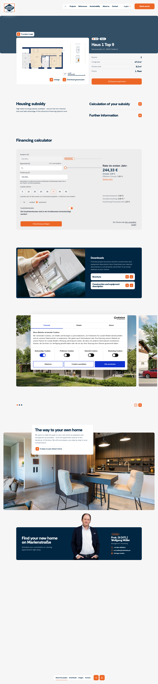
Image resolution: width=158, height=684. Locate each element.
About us (106, 6)
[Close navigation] (65, 6)
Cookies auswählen (79, 364)
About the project (61, 678)
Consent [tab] (47, 325)
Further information (103, 115)
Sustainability (95, 6)
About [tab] (111, 325)
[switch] (67, 355)
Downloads (73, 678)
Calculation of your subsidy (109, 104)
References (82, 6)
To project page (27, 34)
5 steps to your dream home (51, 449)
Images (80, 678)
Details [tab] (79, 325)
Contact (115, 6)
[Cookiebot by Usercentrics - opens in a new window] (115, 318)
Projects (73, 6)
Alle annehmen (110, 364)
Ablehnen (48, 364)
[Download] (127, 276)
